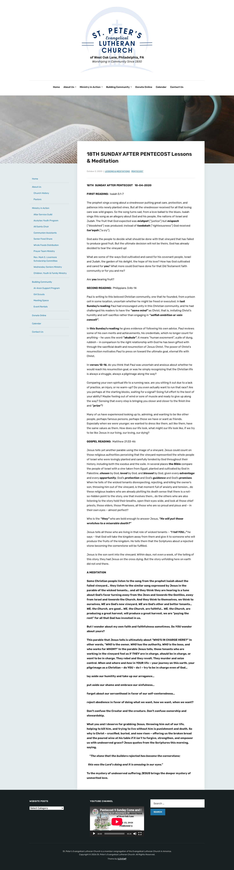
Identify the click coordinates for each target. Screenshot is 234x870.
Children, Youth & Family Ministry (50, 273)
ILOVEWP (122, 859)
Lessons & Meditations (117, 171)
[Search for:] (177, 803)
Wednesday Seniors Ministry (48, 267)
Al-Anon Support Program (47, 288)
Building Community (118, 87)
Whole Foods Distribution (46, 245)
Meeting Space (41, 300)
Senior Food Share (43, 239)
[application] (117, 821)
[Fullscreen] (140, 833)
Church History (41, 193)
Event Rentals (41, 306)
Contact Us (176, 87)
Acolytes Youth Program (46, 220)
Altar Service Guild (43, 214)
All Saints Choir (41, 226)
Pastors (37, 199)
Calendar (161, 87)
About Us (69, 87)
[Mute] (134, 833)
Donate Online (143, 87)
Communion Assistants (45, 232)
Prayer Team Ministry (44, 251)
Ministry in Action (90, 87)
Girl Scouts (39, 294)
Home (56, 87)
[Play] (94, 833)
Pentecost (137, 171)
